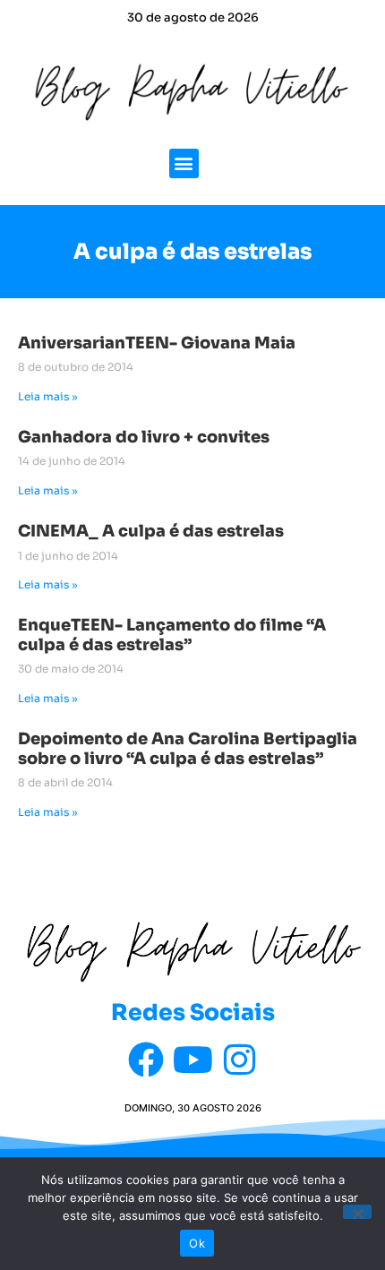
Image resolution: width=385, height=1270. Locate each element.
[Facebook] (146, 1059)
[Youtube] (192, 1059)
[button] (184, 163)
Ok (197, 1243)
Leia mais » (48, 396)
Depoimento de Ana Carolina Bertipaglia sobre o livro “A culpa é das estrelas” (187, 748)
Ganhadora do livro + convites (144, 437)
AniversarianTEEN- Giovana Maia (156, 343)
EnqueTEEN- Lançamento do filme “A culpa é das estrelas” (172, 635)
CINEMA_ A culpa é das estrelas (151, 531)
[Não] (357, 1212)
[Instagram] (239, 1059)
